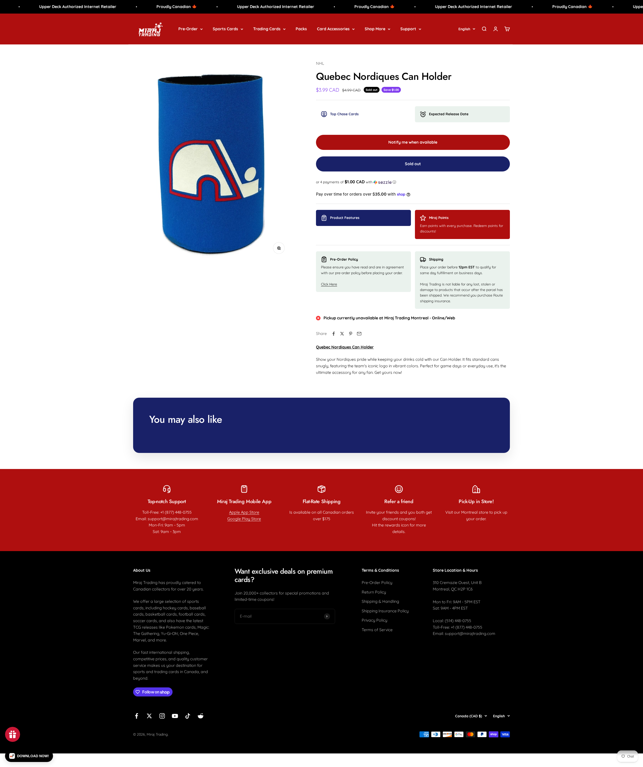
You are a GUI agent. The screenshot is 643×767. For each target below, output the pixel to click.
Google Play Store (244, 518)
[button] (413, 182)
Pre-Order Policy (377, 582)
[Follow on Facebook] (136, 716)
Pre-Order (188, 28)
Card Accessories (333, 28)
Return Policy (374, 592)
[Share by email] (359, 333)
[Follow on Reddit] (200, 716)
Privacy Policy (374, 620)
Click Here (329, 284)
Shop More (375, 28)
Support (408, 28)
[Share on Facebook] (333, 333)
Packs (301, 28)
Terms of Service (377, 629)
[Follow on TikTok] (187, 716)
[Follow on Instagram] (162, 716)
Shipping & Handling (380, 601)
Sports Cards (225, 28)
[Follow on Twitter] (149, 716)
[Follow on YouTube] (175, 716)
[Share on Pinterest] (350, 333)
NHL (320, 63)
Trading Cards (267, 28)
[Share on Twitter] (342, 333)
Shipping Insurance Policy (385, 610)
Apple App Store (244, 512)
